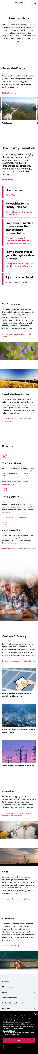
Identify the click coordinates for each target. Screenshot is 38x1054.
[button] (3, 3)
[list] (19, 114)
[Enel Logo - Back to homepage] (19, 2)
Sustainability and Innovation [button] (14, 1003)
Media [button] (4, 992)
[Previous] (3, 109)
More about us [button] (8, 987)
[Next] (35, 109)
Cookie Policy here (9, 1030)
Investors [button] (6, 1008)
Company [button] (6, 982)
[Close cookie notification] (35, 1014)
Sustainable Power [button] (9, 998)
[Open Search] (35, 3)
